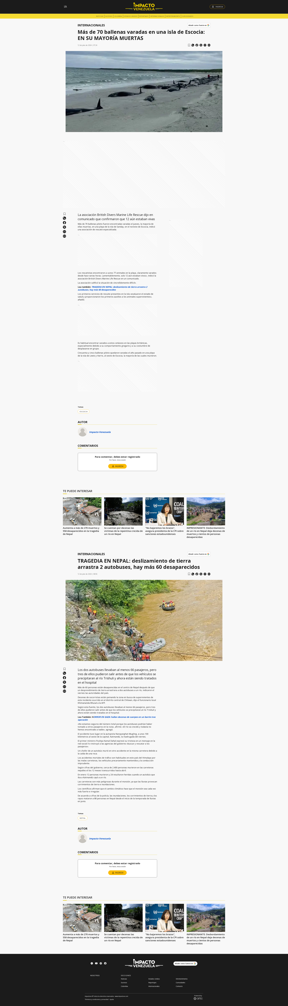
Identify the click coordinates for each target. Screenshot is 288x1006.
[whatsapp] (192, 45)
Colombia (118, 16)
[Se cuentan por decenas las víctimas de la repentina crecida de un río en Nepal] (123, 511)
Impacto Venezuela (100, 432)
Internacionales (157, 16)
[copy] (209, 45)
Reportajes (143, 16)
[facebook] (197, 45)
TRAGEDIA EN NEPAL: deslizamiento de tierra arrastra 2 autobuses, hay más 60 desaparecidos (112, 288)
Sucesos (108, 16)
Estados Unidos (130, 16)
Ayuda (112, 999)
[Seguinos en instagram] (101, 963)
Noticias (99, 16)
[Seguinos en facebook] (105, 963)
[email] (205, 45)
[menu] (65, 7)
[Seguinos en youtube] (96, 963)
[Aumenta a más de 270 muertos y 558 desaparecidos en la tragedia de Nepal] (82, 511)
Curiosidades (187, 16)
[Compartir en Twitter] (201, 45)
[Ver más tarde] (189, 45)
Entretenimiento (173, 16)
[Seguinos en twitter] (92, 963)
